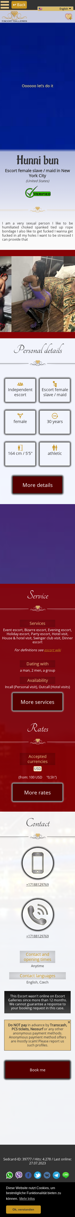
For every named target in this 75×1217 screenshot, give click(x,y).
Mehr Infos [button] (27, 1198)
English (64, 8)
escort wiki (52, 650)
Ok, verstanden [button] (23, 1209)
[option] (37, 86)
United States (37, 181)
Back (19, 4)
